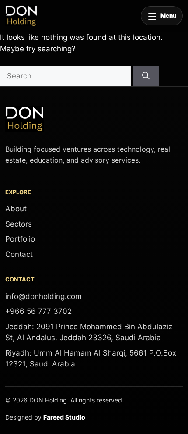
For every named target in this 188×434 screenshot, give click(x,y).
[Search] (146, 76)
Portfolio (20, 239)
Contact (19, 254)
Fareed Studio (64, 417)
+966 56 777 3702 (38, 311)
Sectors (18, 224)
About (16, 208)
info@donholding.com (43, 296)
